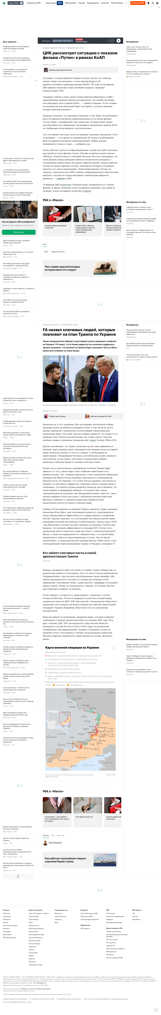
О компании (110, 913)
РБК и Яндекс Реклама (11, 316)
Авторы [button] (46, 835)
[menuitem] (34, 3)
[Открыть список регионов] (148, 3)
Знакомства (110, 945)
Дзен (56, 922)
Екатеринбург (34, 916)
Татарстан (32, 946)
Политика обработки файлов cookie (17, 1002)
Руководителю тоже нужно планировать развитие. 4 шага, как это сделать (142, 61)
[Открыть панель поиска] (152, 3)
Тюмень (31, 949)
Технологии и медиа (10, 76)
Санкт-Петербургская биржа (40, 988)
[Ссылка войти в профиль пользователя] (157, 3)
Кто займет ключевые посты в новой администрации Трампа (69, 554)
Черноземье (33, 952)
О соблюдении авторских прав (42, 998)
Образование (131, 53)
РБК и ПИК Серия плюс (11, 293)
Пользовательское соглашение (69, 998)
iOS (133, 913)
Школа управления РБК (114, 957)
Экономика (7, 512)
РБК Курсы (110, 954)
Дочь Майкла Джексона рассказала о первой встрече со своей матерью (140, 344)
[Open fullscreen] (114, 648)
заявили (61, 178)
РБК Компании (8, 524)
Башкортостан (34, 925)
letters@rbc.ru (41, 983)
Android (135, 916)
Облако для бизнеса (113, 931)
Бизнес (5, 197)
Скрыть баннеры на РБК (89, 913)
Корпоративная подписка (89, 919)
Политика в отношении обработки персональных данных (106, 998)
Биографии (7, 931)
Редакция (109, 919)
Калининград (33, 931)
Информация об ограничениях (15, 998)
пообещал (99, 582)
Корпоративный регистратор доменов (117, 935)
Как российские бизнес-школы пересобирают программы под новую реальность (141, 332)
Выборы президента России (54, 47)
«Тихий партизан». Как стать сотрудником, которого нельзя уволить (141, 355)
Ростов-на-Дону (34, 943)
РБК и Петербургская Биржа (13, 478)
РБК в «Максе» (53, 200)
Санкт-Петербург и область (39, 913)
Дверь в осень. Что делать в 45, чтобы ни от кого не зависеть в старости (142, 72)
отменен (87, 190)
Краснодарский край (36, 934)
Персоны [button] (60, 835)
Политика (6, 51)
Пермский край (34, 940)
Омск (31, 922)
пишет (93, 439)
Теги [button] (44, 244)
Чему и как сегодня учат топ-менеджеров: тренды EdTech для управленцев (139, 49)
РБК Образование (9, 937)
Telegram (58, 919)
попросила (65, 184)
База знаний (7, 934)
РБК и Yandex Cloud (10, 613)
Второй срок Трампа (51, 324)
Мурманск (32, 961)
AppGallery (136, 919)
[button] (148, 3)
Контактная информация (115, 916)
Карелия (32, 958)
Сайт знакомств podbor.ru (115, 948)
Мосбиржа (25, 988)
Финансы (6, 928)
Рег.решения (111, 942)
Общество (7, 174)
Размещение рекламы (114, 922)
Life (127, 348)
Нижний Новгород (35, 937)
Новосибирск (34, 919)
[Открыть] (19, 3)
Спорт (5, 186)
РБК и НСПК (7, 257)
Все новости (9, 42)
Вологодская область (36, 928)
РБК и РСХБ (7, 163)
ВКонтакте (58, 913)
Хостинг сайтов (111, 939)
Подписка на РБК (86, 916)
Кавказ (31, 955)
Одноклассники (60, 916)
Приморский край (35, 965)
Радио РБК (13, 3)
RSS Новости (85, 928)
